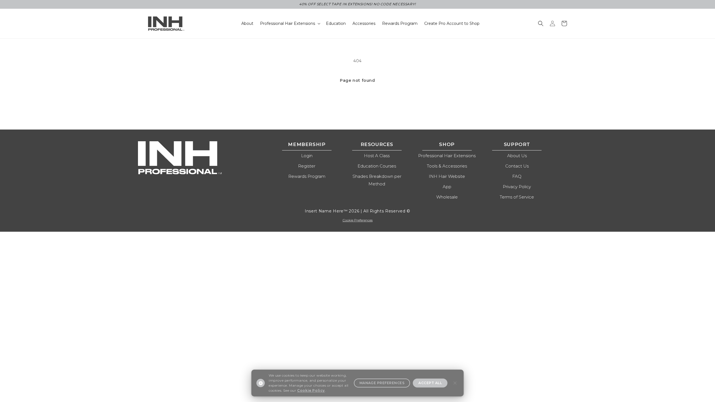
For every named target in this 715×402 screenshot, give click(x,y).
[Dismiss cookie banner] (455, 383)
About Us (517, 155)
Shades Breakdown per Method (376, 180)
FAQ (516, 176)
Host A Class (377, 155)
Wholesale (447, 197)
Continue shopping (357, 103)
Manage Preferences (382, 383)
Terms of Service (517, 197)
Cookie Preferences (357, 220)
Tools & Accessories (447, 166)
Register (306, 166)
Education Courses (377, 166)
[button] (541, 23)
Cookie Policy (311, 390)
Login (307, 155)
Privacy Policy (517, 186)
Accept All (430, 383)
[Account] (552, 23)
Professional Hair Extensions (447, 155)
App (447, 186)
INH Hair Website (447, 176)
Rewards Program (306, 176)
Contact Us (517, 166)
